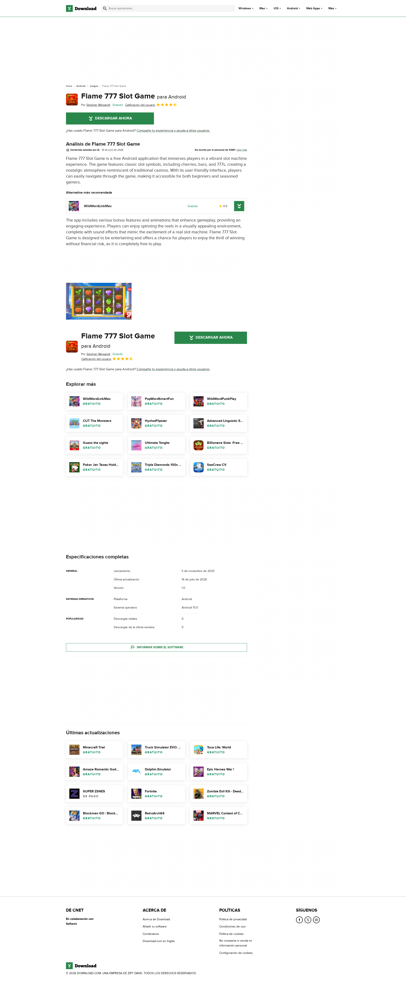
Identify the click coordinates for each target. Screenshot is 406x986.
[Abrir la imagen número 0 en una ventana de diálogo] (99, 301)
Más (331, 8)
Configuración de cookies (236, 953)
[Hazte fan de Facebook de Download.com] (299, 919)
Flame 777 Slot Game (133, 96)
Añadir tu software (155, 927)
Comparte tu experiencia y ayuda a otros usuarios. (173, 131)
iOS (276, 8)
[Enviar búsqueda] (105, 8)
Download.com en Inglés (159, 941)
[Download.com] (81, 8)
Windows (245, 8)
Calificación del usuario (140, 105)
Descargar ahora (113, 118)
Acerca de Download (156, 919)
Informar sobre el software (160, 647)
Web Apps (313, 8)
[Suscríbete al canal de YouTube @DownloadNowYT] (316, 919)
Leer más (242, 149)
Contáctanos (151, 934)
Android (292, 8)
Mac (262, 8)
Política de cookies (231, 934)
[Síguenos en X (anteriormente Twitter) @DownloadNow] (307, 919)
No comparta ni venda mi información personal (235, 943)
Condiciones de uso (232, 927)
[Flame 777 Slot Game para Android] (72, 99)
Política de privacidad (233, 919)
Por (95, 105)
